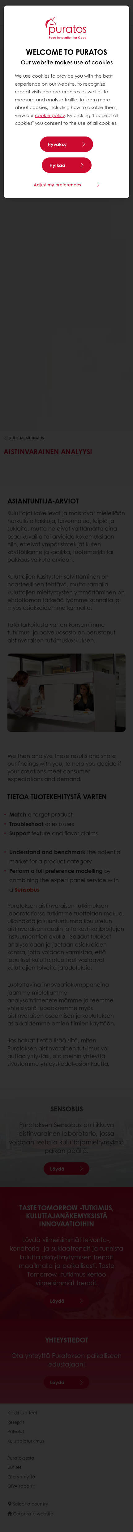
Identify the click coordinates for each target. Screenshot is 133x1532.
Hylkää (57, 165)
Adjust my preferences (57, 184)
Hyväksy (57, 144)
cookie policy (50, 115)
